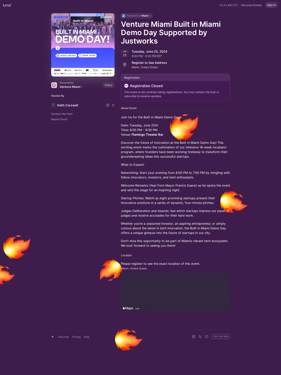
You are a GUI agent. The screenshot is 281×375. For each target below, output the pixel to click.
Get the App (220, 336)
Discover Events (251, 5)
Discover (63, 336)
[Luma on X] (200, 336)
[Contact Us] (206, 336)
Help (87, 336)
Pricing (76, 336)
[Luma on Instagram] (193, 336)
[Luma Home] (7, 5)
